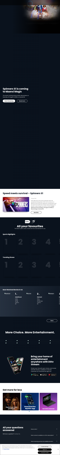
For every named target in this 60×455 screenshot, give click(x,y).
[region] (30, 449)
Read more (20, 103)
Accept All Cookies (44, 452)
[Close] (58, 449)
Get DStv (8, 103)
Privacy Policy (6, 449)
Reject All (45, 449)
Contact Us (17, 434)
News (52, 320)
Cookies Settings (44, 446)
